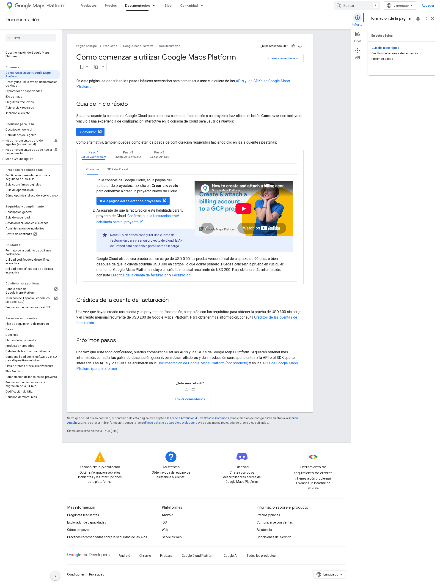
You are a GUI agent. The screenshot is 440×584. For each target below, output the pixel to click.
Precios (111, 5)
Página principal (86, 46)
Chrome (145, 555)
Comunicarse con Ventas (275, 522)
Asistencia (264, 530)
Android (167, 515)
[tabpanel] (190, 223)
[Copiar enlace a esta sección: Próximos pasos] (120, 341)
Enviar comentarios (283, 58)
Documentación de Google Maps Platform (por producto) (202, 363)
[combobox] (357, 5)
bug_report (418, 18)
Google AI (230, 555)
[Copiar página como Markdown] (96, 67)
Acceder (428, 5)
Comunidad (189, 5)
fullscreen (425, 18)
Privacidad (96, 574)
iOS (164, 522)
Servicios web (172, 537)
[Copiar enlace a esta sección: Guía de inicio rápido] (132, 104)
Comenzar (88, 132)
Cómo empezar (78, 530)
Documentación (137, 5)
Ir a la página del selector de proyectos (130, 201)
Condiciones (76, 574)
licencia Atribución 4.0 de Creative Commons (199, 418)
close (432, 18)
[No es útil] (300, 46)
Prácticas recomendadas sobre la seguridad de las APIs (107, 537)
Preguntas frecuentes (83, 515)
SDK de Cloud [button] (117, 169)
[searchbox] (31, 37)
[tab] (93, 154)
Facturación (181, 275)
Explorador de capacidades (86, 522)
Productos (88, 5)
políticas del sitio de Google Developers (168, 422)
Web (165, 530)
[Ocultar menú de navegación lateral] (55, 575)
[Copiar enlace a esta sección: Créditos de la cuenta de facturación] (173, 300)
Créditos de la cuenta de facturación (139, 275)
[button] (30, 142)
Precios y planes (268, 515)
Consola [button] (92, 169)
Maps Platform (49, 6)
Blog (168, 5)
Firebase (166, 555)
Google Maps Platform (138, 46)
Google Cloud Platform (198, 555)
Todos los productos (261, 555)
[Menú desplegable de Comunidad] (203, 5)
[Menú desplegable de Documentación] (155, 5)
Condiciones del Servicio (274, 537)
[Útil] (293, 46)
